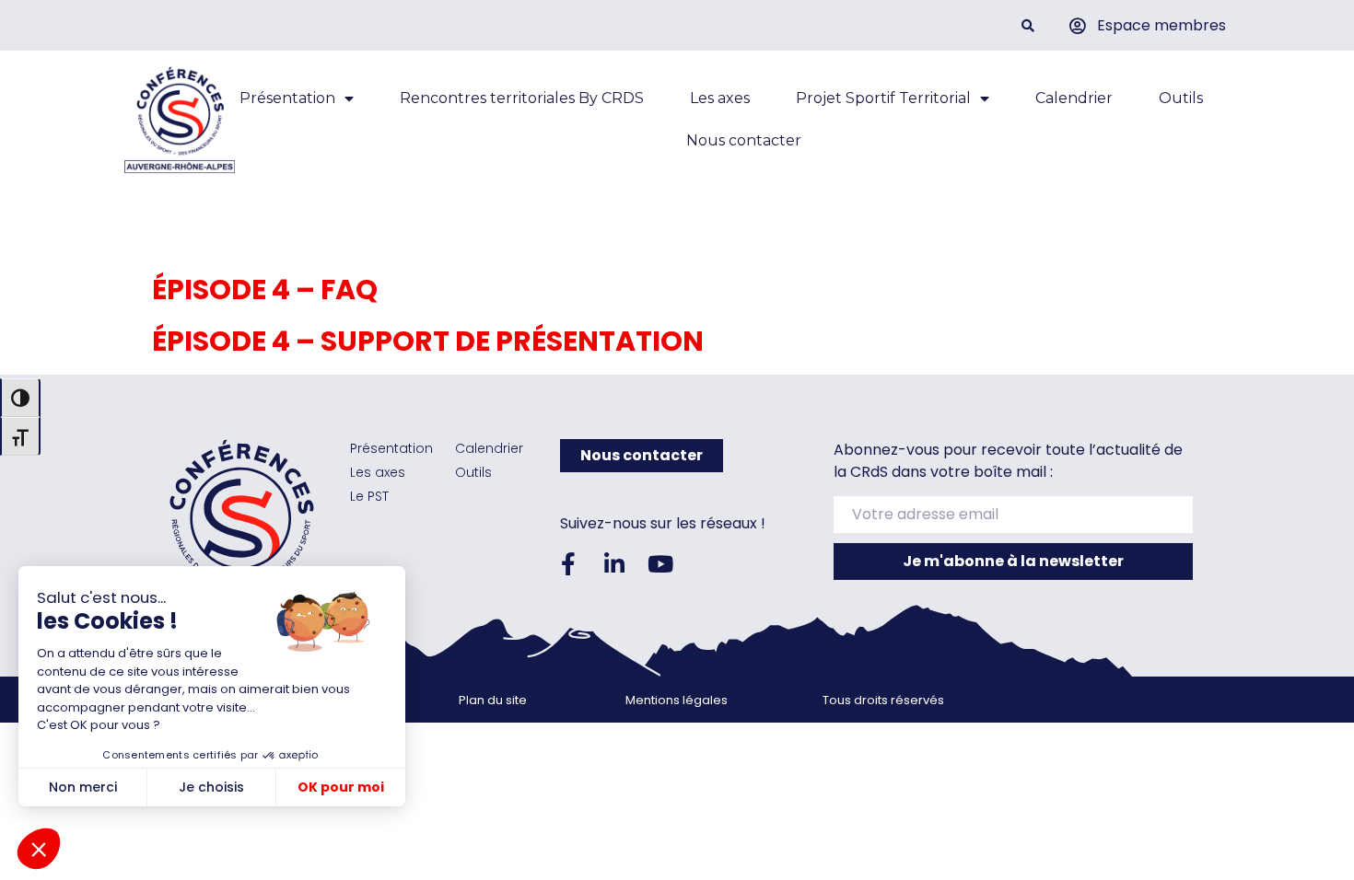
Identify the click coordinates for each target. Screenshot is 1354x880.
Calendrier (1074, 98)
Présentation (287, 98)
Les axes (720, 98)
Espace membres (1161, 25)
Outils (1181, 98)
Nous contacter (743, 140)
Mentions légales (676, 700)
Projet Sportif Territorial (883, 98)
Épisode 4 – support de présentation (428, 341)
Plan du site (493, 700)
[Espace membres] (1077, 25)
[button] (1027, 25)
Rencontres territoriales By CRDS (522, 98)
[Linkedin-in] (614, 563)
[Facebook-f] (568, 563)
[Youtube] (660, 563)
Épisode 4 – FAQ (265, 289)
